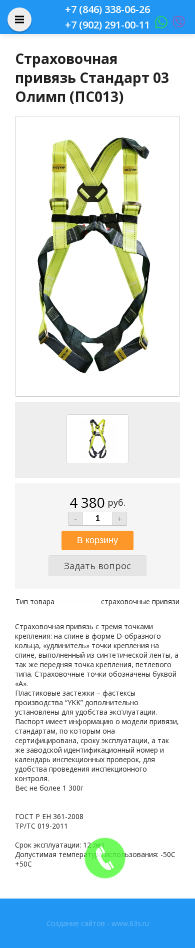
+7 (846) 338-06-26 (107, 9)
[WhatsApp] (159, 24)
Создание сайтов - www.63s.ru (97, 923)
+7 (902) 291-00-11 (107, 24)
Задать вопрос (97, 566)
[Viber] (176, 24)
